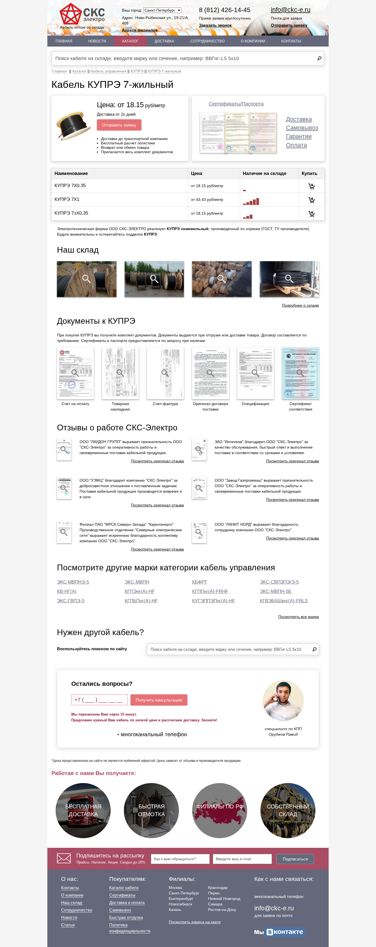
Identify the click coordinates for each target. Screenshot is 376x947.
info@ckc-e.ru (290, 9)
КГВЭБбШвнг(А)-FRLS (284, 600)
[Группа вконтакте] (279, 931)
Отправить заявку (289, 25)
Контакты (291, 41)
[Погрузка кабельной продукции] (289, 279)
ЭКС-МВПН (137, 582)
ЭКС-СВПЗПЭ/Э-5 (279, 582)
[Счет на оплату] (75, 373)
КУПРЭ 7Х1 (67, 199)
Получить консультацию (159, 700)
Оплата (296, 145)
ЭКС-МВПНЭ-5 (73, 582)
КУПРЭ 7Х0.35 (70, 185)
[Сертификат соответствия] (300, 373)
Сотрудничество (207, 41)
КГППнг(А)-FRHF (210, 591)
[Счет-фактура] (165, 373)
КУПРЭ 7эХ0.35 (71, 213)
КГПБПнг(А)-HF (141, 600)
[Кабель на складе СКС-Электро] (154, 279)
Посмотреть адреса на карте (195, 922)
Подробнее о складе (300, 305)
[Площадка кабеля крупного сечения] (222, 279)
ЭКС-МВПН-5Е (275, 591)
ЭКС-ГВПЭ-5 (70, 600)
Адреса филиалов (140, 30)
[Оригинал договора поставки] (210, 373)
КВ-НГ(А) (67, 591)
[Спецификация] (255, 373)
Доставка (164, 41)
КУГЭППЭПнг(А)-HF (213, 600)
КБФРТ (199, 582)
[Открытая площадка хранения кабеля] (86, 279)
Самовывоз (302, 127)
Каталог (130, 41)
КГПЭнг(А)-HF (140, 591)
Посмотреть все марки (298, 616)
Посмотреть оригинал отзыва (157, 461)
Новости (97, 41)
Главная (64, 41)
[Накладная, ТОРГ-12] (120, 373)
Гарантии (299, 136)
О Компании (253, 41)
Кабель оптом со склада (82, 27)
